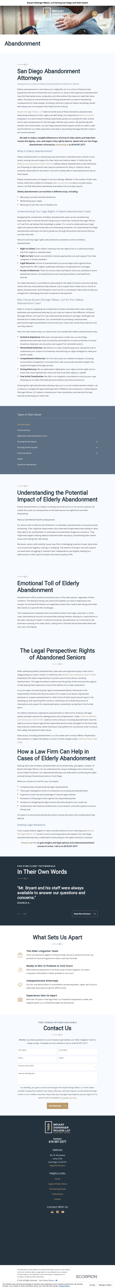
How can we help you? (26, 1073)
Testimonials (57, 1194)
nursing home (63, 183)
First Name (22, 1050)
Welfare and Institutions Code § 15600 (79, 674)
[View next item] (24, 914)
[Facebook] (57, 1212)
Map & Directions (57, 1165)
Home (57, 1178)
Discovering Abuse (57, 1189)
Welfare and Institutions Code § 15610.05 (35, 163)
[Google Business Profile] (52, 1212)
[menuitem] (57, 424)
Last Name (63, 1050)
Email (61, 1058)
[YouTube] (62, 1212)
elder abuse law (87, 115)
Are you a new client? (26, 1066)
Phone (20, 1058)
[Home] (56, 14)
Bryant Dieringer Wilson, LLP (30, 111)
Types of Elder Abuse (57, 1184)
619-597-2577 (57, 1141)
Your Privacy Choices (46, 1280)
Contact (57, 1199)
